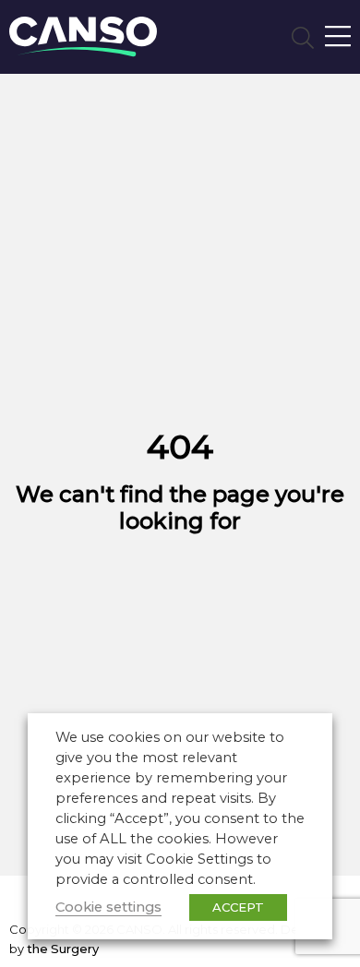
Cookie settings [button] (108, 907)
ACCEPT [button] (238, 907)
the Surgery (63, 948)
